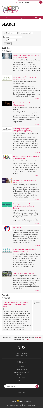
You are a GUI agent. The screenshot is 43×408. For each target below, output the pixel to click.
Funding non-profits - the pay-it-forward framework (25, 78)
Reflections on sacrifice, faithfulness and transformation (26, 56)
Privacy (29, 405)
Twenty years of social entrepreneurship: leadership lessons (23, 206)
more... (37, 73)
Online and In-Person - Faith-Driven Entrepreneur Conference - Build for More (16, 304)
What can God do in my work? (24, 273)
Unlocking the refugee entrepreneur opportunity (22, 130)
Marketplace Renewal (21, 372)
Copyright (19, 405)
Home (21, 366)
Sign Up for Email (21, 355)
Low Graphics (11, 405)
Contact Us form (21, 353)
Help (33, 405)
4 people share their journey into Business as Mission (25, 250)
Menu (36, 18)
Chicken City (17, 228)
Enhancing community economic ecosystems (24, 181)
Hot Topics (21, 378)
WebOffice (21, 392)
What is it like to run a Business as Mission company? (25, 104)
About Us (21, 380)
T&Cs (24, 405)
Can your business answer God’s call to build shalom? (26, 157)
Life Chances (21, 375)
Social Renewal (21, 369)
